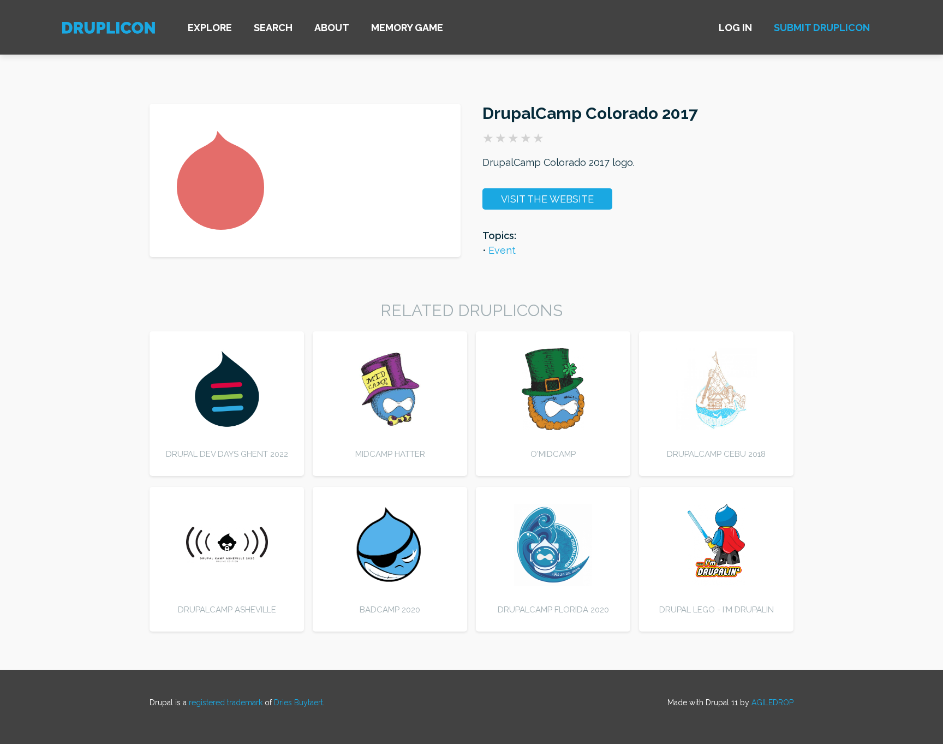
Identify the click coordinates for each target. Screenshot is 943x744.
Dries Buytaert (298, 702)
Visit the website (547, 199)
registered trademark (225, 702)
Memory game (407, 27)
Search (273, 27)
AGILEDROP (772, 702)
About (331, 27)
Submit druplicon (822, 27)
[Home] (108, 29)
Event (502, 250)
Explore (210, 27)
